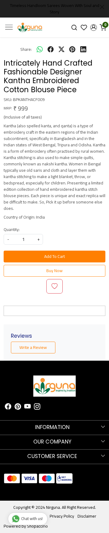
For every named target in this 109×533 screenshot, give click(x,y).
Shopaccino (37, 526)
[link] (74, 27)
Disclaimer (87, 516)
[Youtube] (27, 407)
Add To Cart (54, 256)
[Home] (29, 27)
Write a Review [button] (33, 347)
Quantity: (12, 229)
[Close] (102, 7)
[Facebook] (8, 407)
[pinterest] (72, 49)
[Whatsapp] (39, 49)
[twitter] (61, 49)
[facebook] (50, 49)
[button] (93, 27)
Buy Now (54, 271)
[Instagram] (37, 407)
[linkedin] (83, 49)
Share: (26, 49)
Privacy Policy (62, 516)
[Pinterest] (17, 407)
